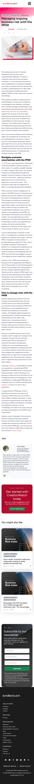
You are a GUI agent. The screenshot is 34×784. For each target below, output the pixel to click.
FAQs (4, 738)
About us (5, 749)
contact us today (16, 430)
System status (7, 742)
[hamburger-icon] (29, 3)
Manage (5, 709)
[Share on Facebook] (4, 33)
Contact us (6, 753)
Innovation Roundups (9, 735)
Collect (5, 711)
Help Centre (7, 740)
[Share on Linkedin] (13, 33)
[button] (17, 509)
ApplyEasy (5, 385)
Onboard (5, 706)
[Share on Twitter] (9, 33)
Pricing (5, 718)
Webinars (6, 724)
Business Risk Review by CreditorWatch (16, 111)
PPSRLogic (12, 366)
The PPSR (5, 163)
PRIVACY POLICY (25, 766)
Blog (4, 731)
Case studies (7, 733)
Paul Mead (21, 447)
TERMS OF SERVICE (9, 766)
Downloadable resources (11, 729)
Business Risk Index (9, 727)
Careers (5, 751)
